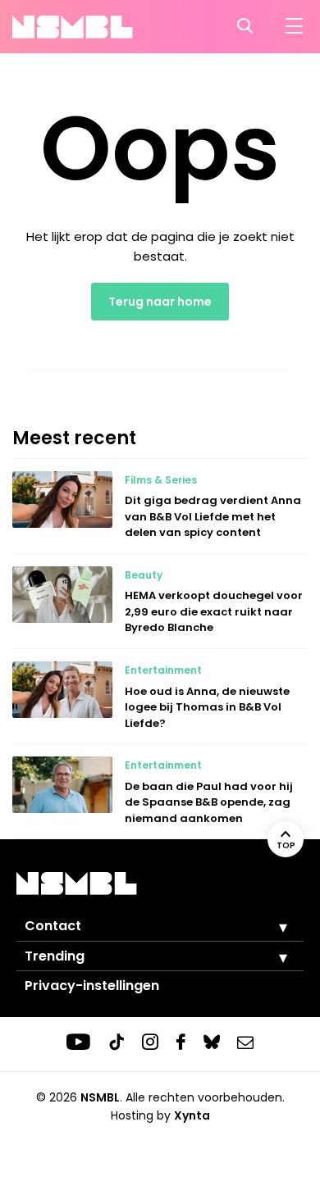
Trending (55, 956)
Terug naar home (160, 301)
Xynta (192, 1115)
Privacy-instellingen (92, 985)
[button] (271, 927)
